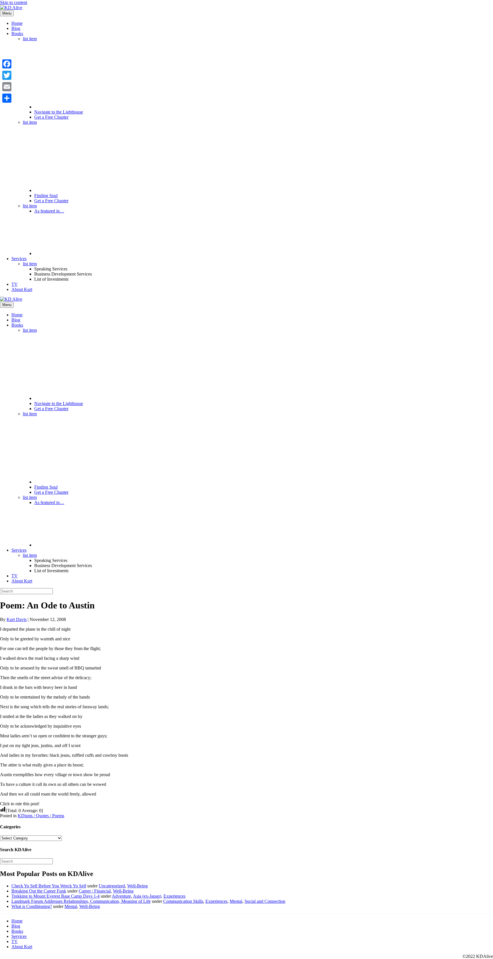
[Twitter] (7, 75)
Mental (236, 901)
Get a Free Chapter (51, 117)
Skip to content (13, 2)
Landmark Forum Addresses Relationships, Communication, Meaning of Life (81, 901)
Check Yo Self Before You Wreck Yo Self (48, 885)
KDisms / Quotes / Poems (41, 815)
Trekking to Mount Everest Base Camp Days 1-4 (55, 896)
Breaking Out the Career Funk (38, 891)
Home (17, 23)
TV (14, 284)
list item (30, 38)
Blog (15, 28)
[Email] (7, 86)
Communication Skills (183, 901)
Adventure (121, 896)
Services (19, 258)
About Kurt (21, 289)
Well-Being (137, 885)
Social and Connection (265, 901)
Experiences (174, 896)
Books (17, 33)
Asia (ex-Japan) (147, 896)
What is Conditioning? (31, 906)
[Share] (7, 98)
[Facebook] (7, 64)
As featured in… (49, 211)
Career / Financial (95, 891)
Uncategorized (112, 885)
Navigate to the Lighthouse (58, 112)
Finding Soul (46, 195)
